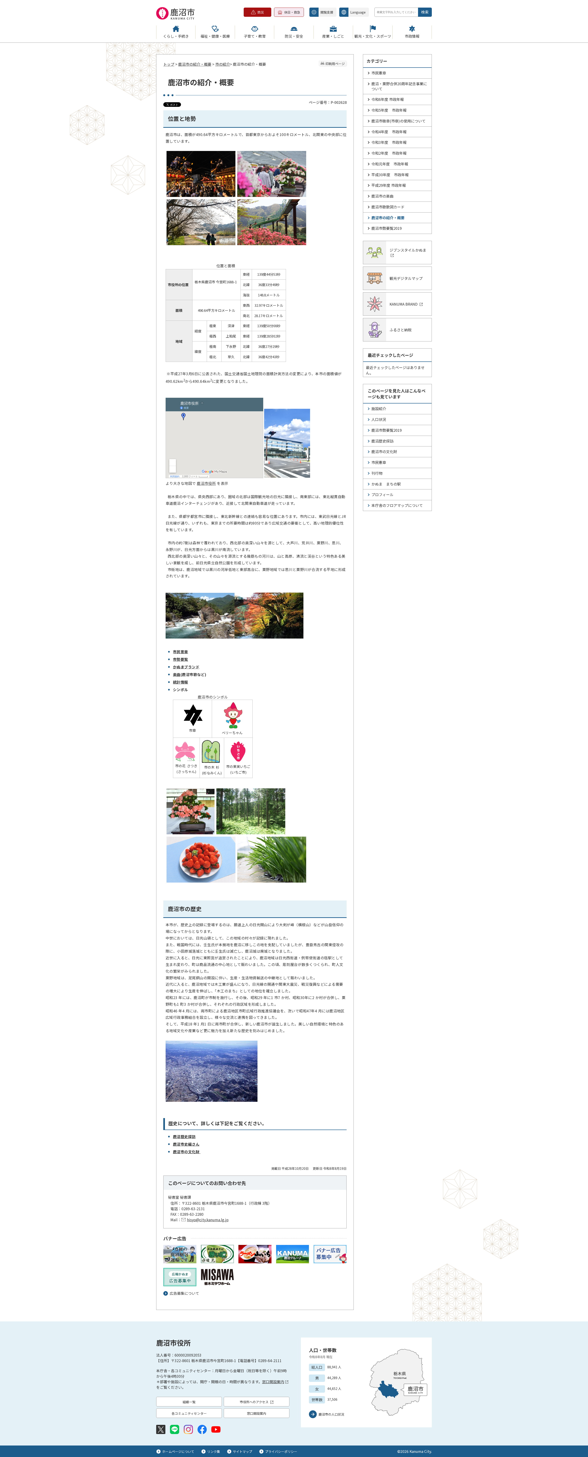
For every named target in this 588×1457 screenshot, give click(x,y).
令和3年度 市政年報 (389, 142)
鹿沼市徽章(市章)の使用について (398, 121)
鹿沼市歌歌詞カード (387, 207)
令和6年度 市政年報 (387, 99)
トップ (168, 64)
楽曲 (177, 674)
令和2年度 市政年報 (389, 153)
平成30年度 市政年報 (390, 174)
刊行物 (376, 473)
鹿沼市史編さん (186, 1144)
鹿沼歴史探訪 (184, 1136)
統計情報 (180, 682)
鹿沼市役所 (206, 483)
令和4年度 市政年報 (389, 131)
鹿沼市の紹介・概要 (194, 64)
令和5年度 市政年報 (389, 110)
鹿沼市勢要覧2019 (386, 228)
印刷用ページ (335, 63)
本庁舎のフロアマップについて (397, 505)
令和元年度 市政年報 (389, 164)
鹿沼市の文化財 (187, 1151)
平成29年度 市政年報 (388, 185)
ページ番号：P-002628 (328, 102)
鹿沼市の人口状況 (331, 1414)
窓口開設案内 (273, 1381)
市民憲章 (180, 651)
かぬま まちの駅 (386, 484)
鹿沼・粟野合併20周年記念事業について (399, 86)
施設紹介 (378, 408)
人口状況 (378, 419)
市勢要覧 (180, 659)
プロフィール (382, 494)
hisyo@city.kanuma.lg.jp (208, 1219)
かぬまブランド (186, 667)
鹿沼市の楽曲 (382, 196)
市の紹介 (222, 64)
